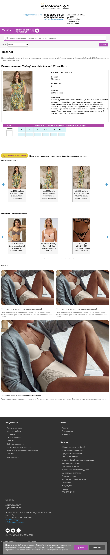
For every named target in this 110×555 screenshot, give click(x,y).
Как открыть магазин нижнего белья (22, 450)
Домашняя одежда (70, 457)
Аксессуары (67, 482)
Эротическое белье (70, 466)
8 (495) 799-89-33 (13, 505)
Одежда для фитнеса (71, 473)
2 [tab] (53, 206)
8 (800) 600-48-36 (13, 508)
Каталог (26, 58)
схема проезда (12, 520)
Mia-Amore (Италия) (64, 58)
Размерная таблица (75, 125)
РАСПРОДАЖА (68, 492)
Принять (81, 547)
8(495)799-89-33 (54, 14)
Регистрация (21, 32)
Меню (5, 30)
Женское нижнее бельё (72, 450)
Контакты (66, 434)
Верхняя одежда (69, 476)
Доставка (11, 434)
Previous (3, 184)
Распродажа (67, 431)
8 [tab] (73, 258)
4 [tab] (61, 206)
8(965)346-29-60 (54, 17)
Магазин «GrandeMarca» (10, 58)
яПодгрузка (67, 486)
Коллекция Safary (81, 58)
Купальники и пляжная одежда (42, 58)
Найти (103, 45)
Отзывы (10, 454)
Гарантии (11, 441)
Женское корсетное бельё (73, 447)
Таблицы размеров (15, 444)
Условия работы (14, 431)
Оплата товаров (14, 437)
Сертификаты (13, 457)
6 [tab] (69, 206)
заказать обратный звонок (53, 19)
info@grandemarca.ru (32, 15)
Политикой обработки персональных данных (50, 550)
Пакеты (65, 489)
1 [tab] (49, 206)
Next (106, 184)
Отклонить (97, 547)
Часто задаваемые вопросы (19, 447)
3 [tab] (57, 206)
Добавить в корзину (15, 155)
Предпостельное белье (72, 453)
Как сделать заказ (14, 428)
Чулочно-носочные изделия (74, 479)
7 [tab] (69, 258)
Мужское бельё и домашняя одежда (78, 460)
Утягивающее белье (71, 463)
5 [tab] (65, 206)
